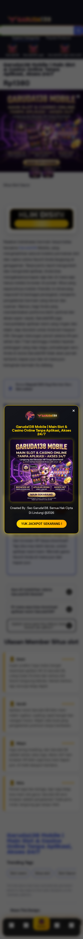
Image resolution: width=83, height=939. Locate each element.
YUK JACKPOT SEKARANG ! (41, 524)
